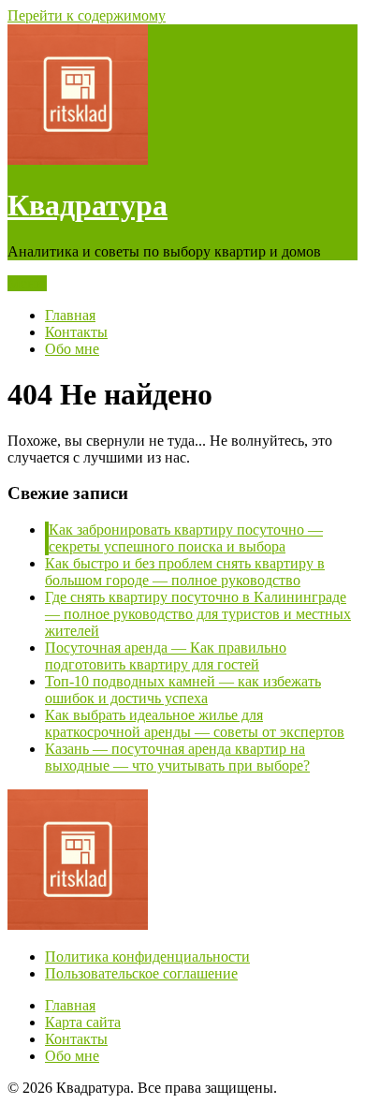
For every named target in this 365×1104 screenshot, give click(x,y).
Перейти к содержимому (86, 15)
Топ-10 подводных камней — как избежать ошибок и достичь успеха (183, 689)
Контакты (76, 332)
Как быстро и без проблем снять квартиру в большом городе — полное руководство (185, 571)
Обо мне (72, 349)
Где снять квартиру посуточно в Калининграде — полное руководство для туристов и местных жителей (198, 614)
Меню (27, 283)
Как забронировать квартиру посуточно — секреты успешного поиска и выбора (186, 538)
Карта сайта (83, 1022)
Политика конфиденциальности (147, 956)
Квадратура (87, 205)
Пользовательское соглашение (141, 973)
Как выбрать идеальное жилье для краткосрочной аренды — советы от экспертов (194, 723)
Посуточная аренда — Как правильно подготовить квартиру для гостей (165, 656)
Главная (70, 315)
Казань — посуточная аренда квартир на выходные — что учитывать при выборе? (177, 757)
